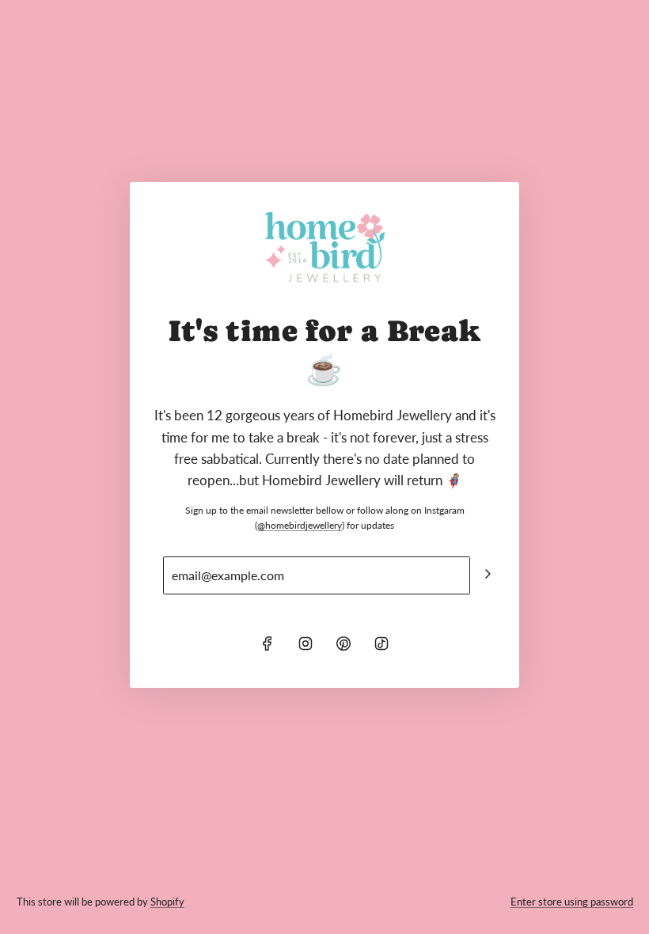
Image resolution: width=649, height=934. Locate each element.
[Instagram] (305, 643)
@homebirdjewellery (299, 525)
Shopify (167, 901)
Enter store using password (571, 901)
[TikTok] (381, 643)
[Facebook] (267, 643)
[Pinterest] (343, 643)
